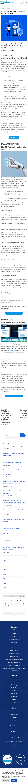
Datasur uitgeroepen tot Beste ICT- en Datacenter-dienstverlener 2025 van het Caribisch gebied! (12, 472)
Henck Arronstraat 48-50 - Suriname (14, 741)
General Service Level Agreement (14, 665)
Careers (14, 633)
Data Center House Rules (14, 639)
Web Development (14, 690)
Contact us (16, 297)
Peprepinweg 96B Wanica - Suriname (14, 738)
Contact (14, 648)
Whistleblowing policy (14, 653)
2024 (4, 569)
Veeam (14, 699)
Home (2, 8)
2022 (4, 578)
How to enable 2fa (14, 137)
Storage (14, 702)
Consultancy (14, 685)
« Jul (14, 615)
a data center (13, 350)
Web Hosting (14, 688)
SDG (14, 645)
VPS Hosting (14, 696)
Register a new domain (14, 723)
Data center (14, 682)
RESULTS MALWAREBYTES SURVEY (14, 313)
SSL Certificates (14, 714)
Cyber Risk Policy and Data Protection (14, 659)
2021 (4, 583)
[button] (26, 2)
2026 (4, 560)
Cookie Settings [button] (6, 780)
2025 (4, 565)
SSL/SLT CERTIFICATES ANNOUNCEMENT (13, 462)
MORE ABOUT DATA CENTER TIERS (14, 396)
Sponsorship (14, 642)
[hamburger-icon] (22, 2)
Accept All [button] (14, 780)
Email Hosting (14, 693)
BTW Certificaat (14, 651)
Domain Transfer (14, 726)
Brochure (14, 636)
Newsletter (5, 50)
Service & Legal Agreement (14, 662)
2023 (4, 574)
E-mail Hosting (14, 720)
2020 (4, 588)
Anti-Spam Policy (14, 656)
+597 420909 (14, 745)
